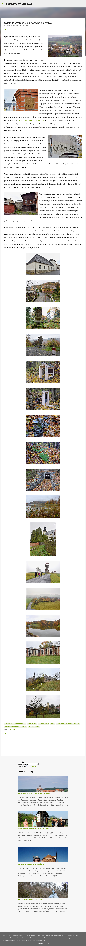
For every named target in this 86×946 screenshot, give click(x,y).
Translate (34, 766)
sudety (76, 724)
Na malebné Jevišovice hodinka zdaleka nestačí (34, 793)
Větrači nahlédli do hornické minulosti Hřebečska (35, 829)
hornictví (8, 724)
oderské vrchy (44, 724)
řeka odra (60, 724)
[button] (5, 30)
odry (52, 724)
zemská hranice (34, 727)
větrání (23, 727)
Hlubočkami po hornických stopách (30, 899)
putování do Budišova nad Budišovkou (31, 120)
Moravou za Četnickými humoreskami (31, 864)
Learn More (40, 944)
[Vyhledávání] (35, 3)
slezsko (69, 724)
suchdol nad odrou (12, 727)
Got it (49, 944)
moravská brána (19, 724)
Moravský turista (19, 3)
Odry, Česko (12, 729)
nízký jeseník (32, 724)
